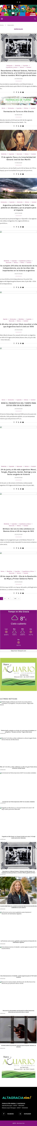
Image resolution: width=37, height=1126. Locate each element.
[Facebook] (17, 2)
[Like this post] (14, 92)
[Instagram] (19, 2)
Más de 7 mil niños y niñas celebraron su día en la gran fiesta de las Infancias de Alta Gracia (18, 767)
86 (15, 598)
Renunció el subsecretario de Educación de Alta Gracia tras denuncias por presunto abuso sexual (18, 1011)
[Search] (35, 19)
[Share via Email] (23, 92)
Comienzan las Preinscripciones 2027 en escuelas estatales (18, 801)
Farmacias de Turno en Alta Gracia (18, 111)
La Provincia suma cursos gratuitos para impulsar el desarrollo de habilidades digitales (18, 941)
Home (1, 25)
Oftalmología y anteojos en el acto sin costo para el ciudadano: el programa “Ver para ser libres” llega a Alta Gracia (18, 731)
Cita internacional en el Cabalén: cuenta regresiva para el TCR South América (18, 976)
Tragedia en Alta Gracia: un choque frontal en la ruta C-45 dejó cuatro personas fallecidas (18, 837)
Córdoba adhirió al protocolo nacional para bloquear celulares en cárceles (18, 1046)
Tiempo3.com (22, 651)
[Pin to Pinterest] (20, 92)
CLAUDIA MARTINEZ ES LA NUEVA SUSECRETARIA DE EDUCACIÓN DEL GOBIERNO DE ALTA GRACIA (18, 906)
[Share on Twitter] (18, 92)
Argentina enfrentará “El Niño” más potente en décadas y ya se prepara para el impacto (18, 207)
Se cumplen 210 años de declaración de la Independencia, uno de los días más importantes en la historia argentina (18, 268)
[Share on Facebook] (16, 92)
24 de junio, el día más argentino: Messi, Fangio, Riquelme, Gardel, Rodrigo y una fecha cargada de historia (18, 471)
